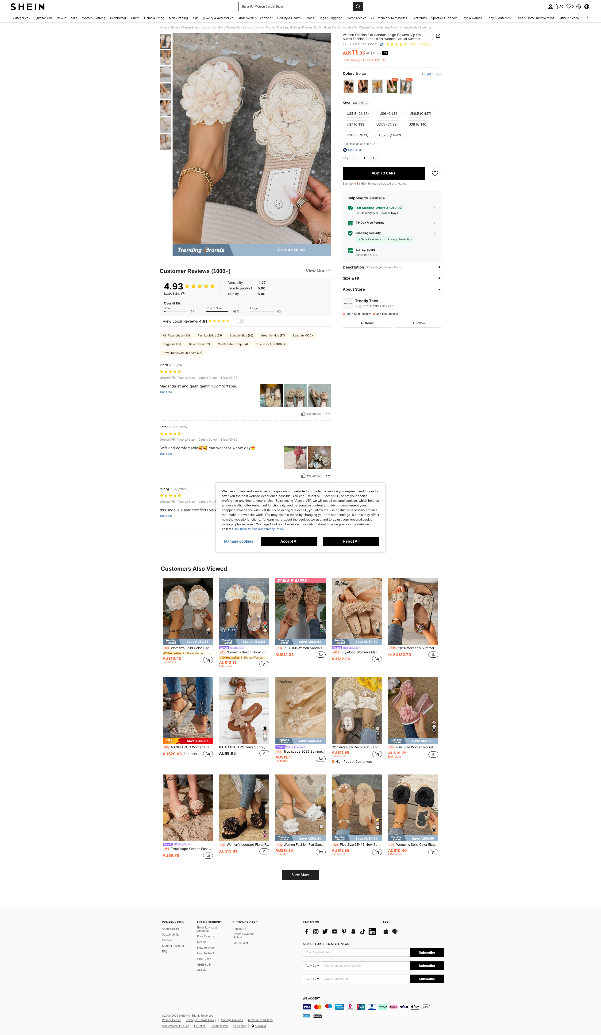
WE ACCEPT (311, 998)
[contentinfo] (373, 1007)
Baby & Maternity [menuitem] (498, 18)
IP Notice (200, 1026)
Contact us (239, 929)
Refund (202, 942)
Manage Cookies (232, 1020)
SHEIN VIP (204, 964)
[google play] (395, 933)
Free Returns (205, 936)
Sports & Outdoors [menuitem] (444, 18)
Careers (167, 940)
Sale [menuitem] (74, 18)
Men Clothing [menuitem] (178, 18)
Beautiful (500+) (303, 335)
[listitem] (188, 623)
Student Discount (173, 946)
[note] (188, 641)
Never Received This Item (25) (182, 353)
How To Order (206, 947)
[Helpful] (303, 414)
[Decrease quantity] (355, 158)
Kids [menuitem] (195, 18)
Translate (166, 392)
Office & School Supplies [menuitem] (575, 18)
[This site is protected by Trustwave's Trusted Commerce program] (306, 1015)
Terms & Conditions (260, 1020)
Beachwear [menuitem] (118, 18)
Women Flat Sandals (239, 27)
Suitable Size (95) (241, 335)
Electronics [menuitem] (419, 18)
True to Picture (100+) (270, 344)
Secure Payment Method (243, 935)
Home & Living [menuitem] (154, 18)
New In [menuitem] (61, 18)
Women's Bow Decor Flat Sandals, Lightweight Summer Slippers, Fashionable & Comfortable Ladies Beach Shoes (357, 747)
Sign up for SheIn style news (326, 944)
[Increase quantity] (373, 158)
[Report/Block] (328, 414)
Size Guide (204, 959)
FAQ (164, 951)
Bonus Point (240, 943)
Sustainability (170, 934)
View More (300, 875)
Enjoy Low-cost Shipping (207, 929)
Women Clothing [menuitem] (93, 18)
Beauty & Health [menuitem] (289, 18)
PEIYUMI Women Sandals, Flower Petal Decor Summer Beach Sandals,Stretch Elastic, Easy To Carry (301, 648)
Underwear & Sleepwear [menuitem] (255, 18)
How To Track (206, 953)
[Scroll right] (587, 17)
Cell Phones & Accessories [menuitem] (389, 18)
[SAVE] (435, 173)
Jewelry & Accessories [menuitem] (218, 18)
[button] (579, 6)
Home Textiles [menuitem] (356, 18)
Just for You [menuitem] (44, 18)
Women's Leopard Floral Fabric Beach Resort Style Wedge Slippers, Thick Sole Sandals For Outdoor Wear (244, 844)
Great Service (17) (273, 335)
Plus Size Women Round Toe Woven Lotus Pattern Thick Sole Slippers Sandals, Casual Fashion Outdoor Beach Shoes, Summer (413, 747)
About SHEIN (170, 929)
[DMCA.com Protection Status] (317, 1015)
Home (163, 27)
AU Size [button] (358, 103)
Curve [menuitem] (135, 18)
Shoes (174, 27)
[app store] (386, 933)
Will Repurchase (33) (176, 335)
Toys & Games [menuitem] (472, 18)
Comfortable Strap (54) (233, 344)
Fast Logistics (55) (210, 335)
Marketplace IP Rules (175, 1026)
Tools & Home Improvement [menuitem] (535, 18)
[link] (560, 6)
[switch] (239, 321)
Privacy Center (171, 1020)
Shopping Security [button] (368, 233)
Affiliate (202, 970)
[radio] (349, 86)
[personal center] (550, 6)
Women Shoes (190, 27)
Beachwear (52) (199, 344)
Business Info (219, 1026)
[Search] (358, 6)
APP (386, 922)
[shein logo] (28, 6)
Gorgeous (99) (171, 344)
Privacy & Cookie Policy (201, 1020)
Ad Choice (239, 1026)
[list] (340, 931)
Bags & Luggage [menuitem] (330, 18)
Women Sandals (213, 27)
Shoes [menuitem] (309, 18)
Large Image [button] (431, 73)
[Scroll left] (581, 17)
